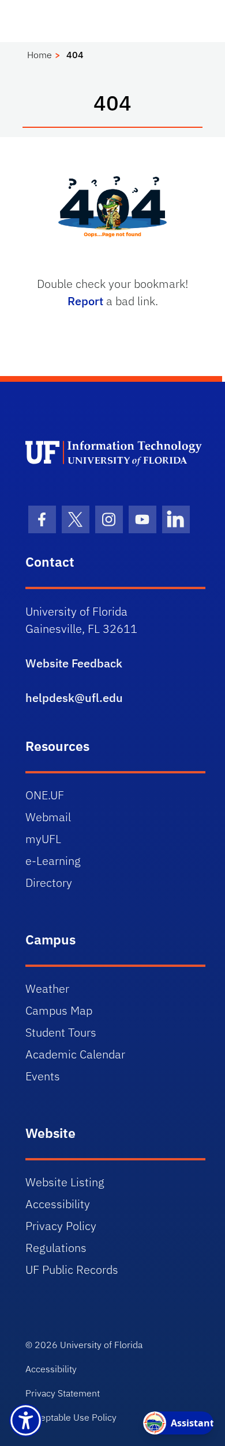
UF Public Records (71, 1269)
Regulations (56, 1247)
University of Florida (101, 1344)
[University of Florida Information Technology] (115, 452)
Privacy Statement (62, 1393)
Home (39, 54)
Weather (47, 988)
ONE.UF (44, 795)
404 (75, 54)
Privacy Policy (60, 1226)
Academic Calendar (75, 1054)
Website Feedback (73, 663)
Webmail (48, 817)
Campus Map (58, 1010)
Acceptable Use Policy (71, 1417)
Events (42, 1076)
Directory (48, 882)
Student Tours (60, 1032)
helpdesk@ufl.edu (74, 697)
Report (85, 301)
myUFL (43, 839)
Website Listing (64, 1182)
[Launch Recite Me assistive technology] (25, 1420)
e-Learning (53, 860)
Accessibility (57, 1204)
